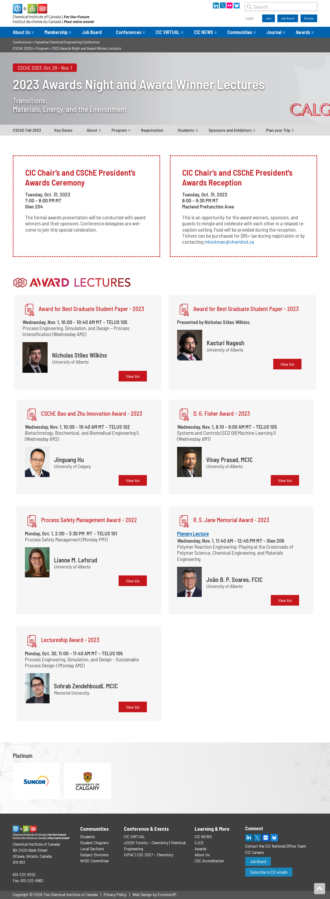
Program (119, 130)
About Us (21, 32)
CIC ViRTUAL (168, 32)
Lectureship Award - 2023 (70, 639)
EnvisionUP (167, 894)
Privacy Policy (115, 894)
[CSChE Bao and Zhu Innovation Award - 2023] (32, 415)
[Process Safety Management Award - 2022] (32, 522)
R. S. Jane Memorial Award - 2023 (231, 519)
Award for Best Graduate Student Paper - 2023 (91, 308)
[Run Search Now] (249, 6)
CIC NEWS (203, 32)
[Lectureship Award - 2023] (32, 642)
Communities (239, 32)
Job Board (287, 18)
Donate (309, 18)
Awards (303, 32)
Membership (56, 32)
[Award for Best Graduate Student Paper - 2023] (29, 310)
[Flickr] (265, 837)
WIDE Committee (94, 860)
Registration (152, 130)
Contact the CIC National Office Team (275, 846)
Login (249, 18)
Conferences (128, 32)
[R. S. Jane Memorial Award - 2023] (184, 522)
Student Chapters (94, 842)
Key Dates (63, 130)
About (92, 130)
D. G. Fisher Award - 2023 (221, 413)
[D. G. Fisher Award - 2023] (184, 415)
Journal (273, 32)
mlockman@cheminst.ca (229, 242)
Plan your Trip (278, 130)
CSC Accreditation (209, 860)
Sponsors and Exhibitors (230, 130)
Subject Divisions (94, 854)
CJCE (199, 842)
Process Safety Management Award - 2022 (89, 519)
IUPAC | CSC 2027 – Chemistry (148, 854)
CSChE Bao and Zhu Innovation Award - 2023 (91, 413)
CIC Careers (254, 852)
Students (186, 130)
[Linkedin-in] (248, 837)
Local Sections (92, 848)
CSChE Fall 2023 (27, 130)
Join (268, 18)
